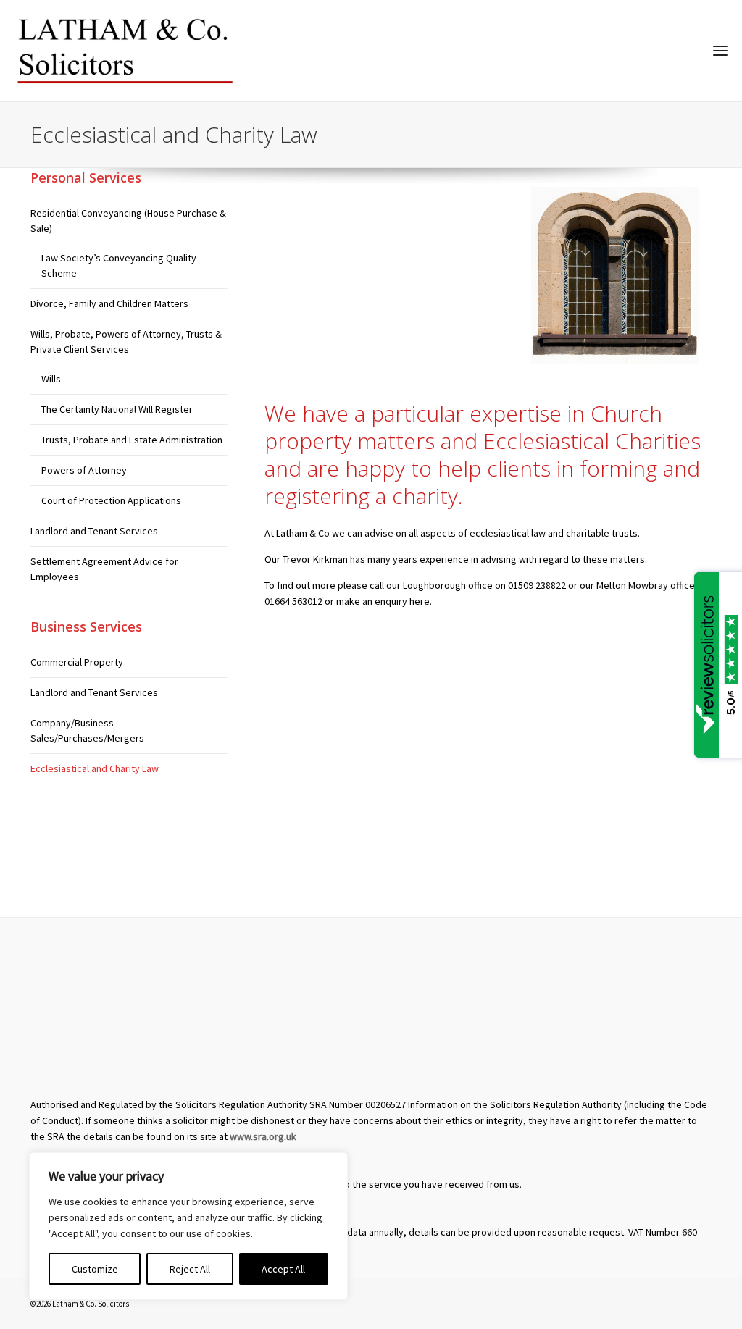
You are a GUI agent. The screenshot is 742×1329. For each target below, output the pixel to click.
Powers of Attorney (84, 470)
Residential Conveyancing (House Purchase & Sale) (128, 220)
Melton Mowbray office (645, 585)
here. (420, 601)
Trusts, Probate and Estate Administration (131, 439)
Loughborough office (448, 585)
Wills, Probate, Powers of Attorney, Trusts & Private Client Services (126, 341)
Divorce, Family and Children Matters (109, 303)
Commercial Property (76, 661)
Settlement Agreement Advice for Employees (104, 569)
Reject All (190, 1268)
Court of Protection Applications (111, 500)
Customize (95, 1268)
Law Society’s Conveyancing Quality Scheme (118, 265)
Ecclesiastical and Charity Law (94, 768)
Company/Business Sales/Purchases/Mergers (87, 730)
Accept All (283, 1268)
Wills (51, 378)
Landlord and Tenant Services (94, 530)
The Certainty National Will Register (117, 409)
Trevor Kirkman (315, 559)
